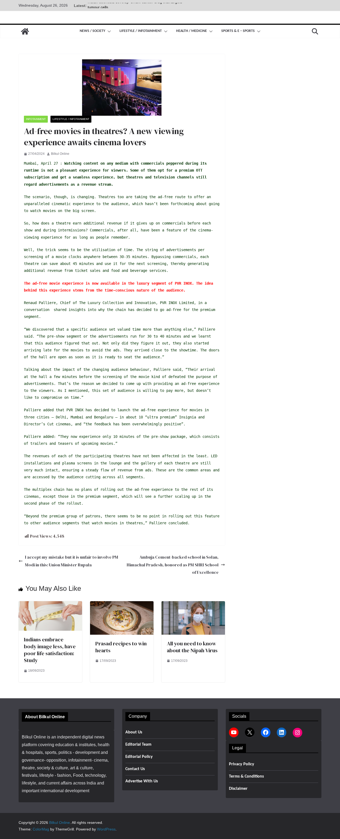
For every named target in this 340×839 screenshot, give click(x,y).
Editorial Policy (139, 757)
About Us (133, 732)
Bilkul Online (60, 154)
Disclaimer (238, 789)
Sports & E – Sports (238, 31)
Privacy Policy (241, 764)
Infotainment (36, 119)
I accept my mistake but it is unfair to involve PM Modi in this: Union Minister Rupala (71, 561)
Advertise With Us (141, 781)
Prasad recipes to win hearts (121, 647)
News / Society (92, 31)
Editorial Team (138, 744)
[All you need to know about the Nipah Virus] (193, 605)
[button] (108, 31)
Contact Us (135, 769)
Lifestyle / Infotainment (141, 31)
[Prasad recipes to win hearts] (122, 605)
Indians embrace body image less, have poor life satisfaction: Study (50, 650)
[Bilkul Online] (25, 31)
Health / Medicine (191, 31)
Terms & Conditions (246, 776)
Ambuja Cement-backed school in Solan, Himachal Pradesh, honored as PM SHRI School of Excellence (173, 564)
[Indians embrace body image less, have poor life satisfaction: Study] (50, 605)
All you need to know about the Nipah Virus (192, 647)
